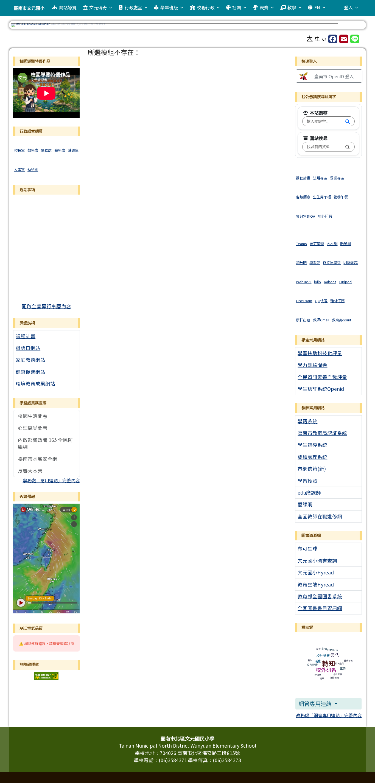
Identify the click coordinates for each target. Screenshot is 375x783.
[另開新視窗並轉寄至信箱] (343, 39)
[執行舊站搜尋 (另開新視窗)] (347, 146)
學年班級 (169, 7)
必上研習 (338, 674)
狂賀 (324, 649)
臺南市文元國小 (29, 8)
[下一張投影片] (351, 26)
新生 (310, 660)
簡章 (322, 678)
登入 (348, 7)
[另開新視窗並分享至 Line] (354, 39)
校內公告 (332, 650)
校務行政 (205, 7)
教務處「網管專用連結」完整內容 (329, 715)
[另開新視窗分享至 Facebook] (332, 39)
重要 (343, 668)
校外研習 (326, 669)
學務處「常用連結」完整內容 (51, 480)
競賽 (264, 7)
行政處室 (133, 7)
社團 (236, 7)
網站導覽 (68, 7)
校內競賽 (312, 665)
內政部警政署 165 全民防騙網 (45, 443)
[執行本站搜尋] (347, 121)
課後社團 (334, 677)
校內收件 (339, 663)
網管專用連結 (316, 704)
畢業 (318, 648)
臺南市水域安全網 (37, 458)
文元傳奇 (98, 7)
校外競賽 (323, 655)
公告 (335, 655)
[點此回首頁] (187, 25)
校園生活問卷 (32, 415)
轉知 (328, 663)
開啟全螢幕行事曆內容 (46, 306)
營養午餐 (348, 660)
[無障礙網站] (46, 675)
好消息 (318, 675)
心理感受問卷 (32, 427)
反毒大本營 (30, 470)
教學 (291, 7)
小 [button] (324, 38)
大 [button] (310, 38)
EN (317, 7)
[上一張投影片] (24, 26)
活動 (318, 661)
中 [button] (317, 38)
